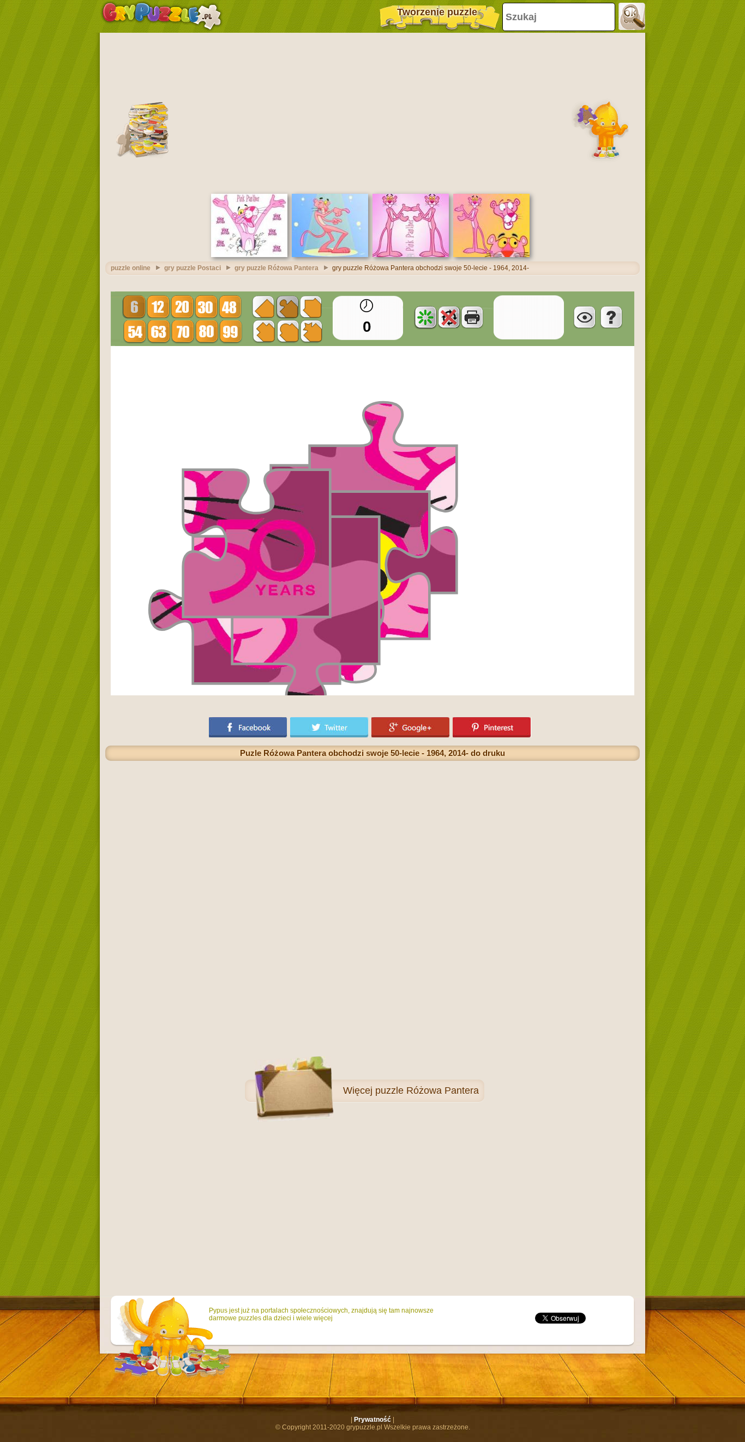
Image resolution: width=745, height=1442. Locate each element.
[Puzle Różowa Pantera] (249, 255)
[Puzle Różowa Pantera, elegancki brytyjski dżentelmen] (410, 255)
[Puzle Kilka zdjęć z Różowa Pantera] (491, 255)
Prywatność (372, 1419)
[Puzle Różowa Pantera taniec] (330, 255)
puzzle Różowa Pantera (427, 1090)
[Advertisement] (372, 111)
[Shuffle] (425, 317)
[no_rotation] (449, 317)
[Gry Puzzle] (162, 16)
